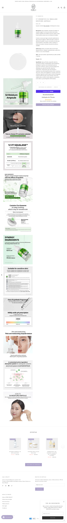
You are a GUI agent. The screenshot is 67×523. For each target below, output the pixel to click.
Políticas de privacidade (7, 499)
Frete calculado (46, 26)
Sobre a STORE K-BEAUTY (7, 497)
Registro (39, 489)
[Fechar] (63, 501)
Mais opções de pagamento (48, 94)
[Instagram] (5, 485)
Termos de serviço (5, 501)
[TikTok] (11, 485)
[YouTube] (8, 485)
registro (52, 517)
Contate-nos (4, 508)
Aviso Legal (4, 506)
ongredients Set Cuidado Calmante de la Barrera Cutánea (52, 453)
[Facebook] (2, 485)
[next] (62, 446)
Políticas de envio (5, 503)
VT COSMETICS (39, 16)
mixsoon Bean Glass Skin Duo (33, 452)
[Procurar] (61, 7)
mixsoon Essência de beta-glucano (15, 452)
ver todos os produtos (33, 464)
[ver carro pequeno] (64, 7)
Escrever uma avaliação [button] (48, 104)
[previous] (4, 446)
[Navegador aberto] (3, 7)
